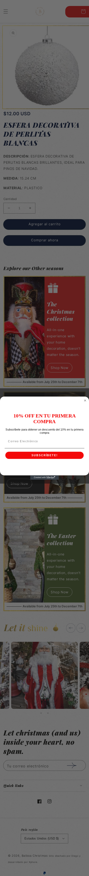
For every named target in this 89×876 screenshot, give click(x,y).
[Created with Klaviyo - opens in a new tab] (44, 477)
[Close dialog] (85, 400)
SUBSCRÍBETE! (44, 455)
